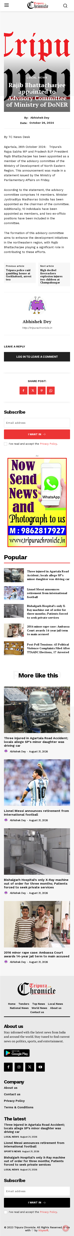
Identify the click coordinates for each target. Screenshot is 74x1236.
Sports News (12, 1151)
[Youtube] (40, 1067)
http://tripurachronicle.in (37, 327)
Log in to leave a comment (37, 356)
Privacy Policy (48, 443)
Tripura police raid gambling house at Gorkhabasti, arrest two (18, 275)
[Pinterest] (42, 390)
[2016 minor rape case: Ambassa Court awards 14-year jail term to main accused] (14, 630)
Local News (37, 77)
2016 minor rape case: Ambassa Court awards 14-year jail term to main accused (48, 630)
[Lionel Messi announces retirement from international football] (14, 593)
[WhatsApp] (51, 390)
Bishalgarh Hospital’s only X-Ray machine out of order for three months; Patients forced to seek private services (47, 611)
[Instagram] (19, 1067)
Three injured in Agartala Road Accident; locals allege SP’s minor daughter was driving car (48, 575)
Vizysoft (43, 1230)
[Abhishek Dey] (37, 305)
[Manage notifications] (66, 1228)
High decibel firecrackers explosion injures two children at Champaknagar (51, 276)
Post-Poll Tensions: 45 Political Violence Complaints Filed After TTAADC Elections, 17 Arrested (48, 648)
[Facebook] (23, 390)
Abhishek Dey (39, 117)
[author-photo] (6, 751)
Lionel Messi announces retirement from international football (47, 593)
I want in (34, 434)
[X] (33, 390)
